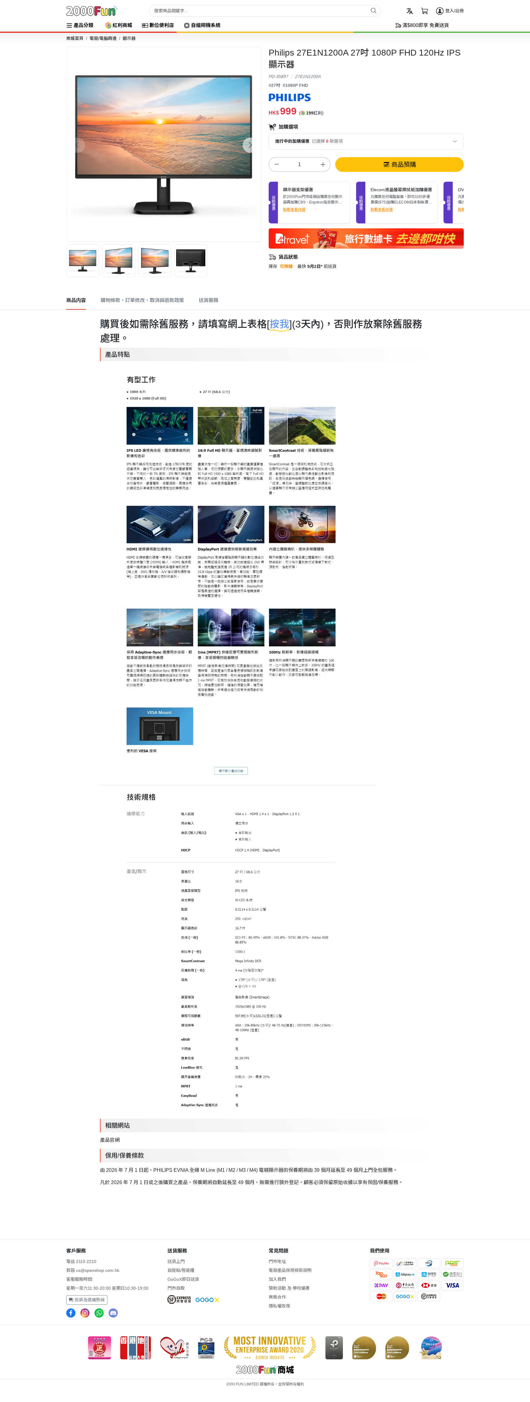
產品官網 (110, 1140)
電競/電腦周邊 (103, 38)
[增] (322, 164)
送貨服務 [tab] (208, 300)
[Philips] (290, 97)
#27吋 (274, 85)
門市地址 (277, 1261)
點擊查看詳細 (294, 209)
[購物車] (424, 11)
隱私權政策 (279, 1305)
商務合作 (277, 1297)
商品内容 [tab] (76, 300)
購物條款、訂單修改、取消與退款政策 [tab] (142, 300)
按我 (279, 324)
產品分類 (83, 25)
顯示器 (129, 38)
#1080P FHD (295, 85)
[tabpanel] (265, 750)
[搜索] (373, 10)
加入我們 (277, 1279)
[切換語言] (409, 11)
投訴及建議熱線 (89, 1299)
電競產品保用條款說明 (290, 1270)
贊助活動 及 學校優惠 (289, 1288)
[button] (250, 145)
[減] (276, 164)
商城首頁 (74, 38)
